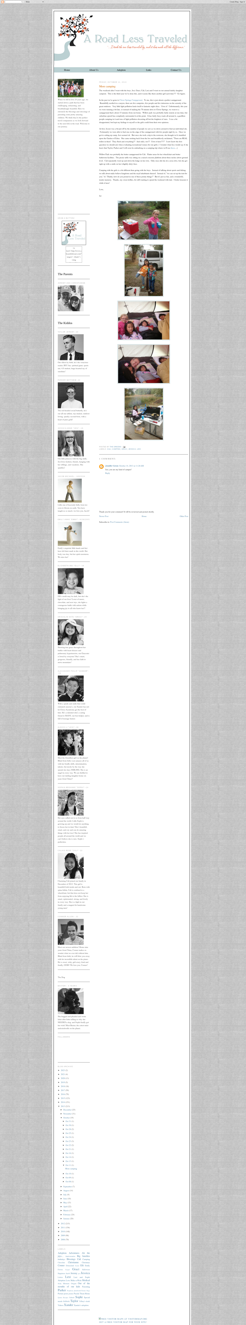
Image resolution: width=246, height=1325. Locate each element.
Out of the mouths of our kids (74, 1285)
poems (71, 1293)
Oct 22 (68, 1145)
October (66, 1117)
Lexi (139, 449)
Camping (116, 449)
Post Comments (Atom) (119, 522)
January (66, 1218)
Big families (83, 1256)
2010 (63, 1231)
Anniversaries (70, 1256)
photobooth (77, 1291)
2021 (63, 1074)
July (65, 1194)
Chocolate (61, 1262)
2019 (63, 1082)
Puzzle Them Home (82, 1293)
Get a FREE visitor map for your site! (123, 1322)
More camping (71, 1168)
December (67, 1109)
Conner (61, 1265)
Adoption (121, 69)
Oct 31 (68, 1121)
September (67, 1186)
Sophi (79, 1297)
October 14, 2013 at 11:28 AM (131, 465)
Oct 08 (68, 1181)
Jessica (132, 449)
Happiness (61, 1273)
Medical (86, 1280)
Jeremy (74, 1273)
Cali (109, 449)
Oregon (73, 1283)
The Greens (116, 447)
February (67, 1214)
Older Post (184, 516)
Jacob (68, 1273)
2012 (63, 1223)
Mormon (66, 1283)
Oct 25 (68, 1133)
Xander (68, 1305)
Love (68, 1280)
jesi (79, 1273)
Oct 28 (68, 1129)
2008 (63, 1239)
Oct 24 (68, 1137)
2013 (63, 1106)
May (65, 1202)
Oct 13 (68, 1161)
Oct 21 (68, 1149)
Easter (77, 1266)
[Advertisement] (74, 172)
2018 (63, 1086)
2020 (63, 1078)
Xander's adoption (81, 1305)
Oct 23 (68, 1141)
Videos (60, 1305)
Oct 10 (68, 1173)
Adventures (74, 1252)
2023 (63, 1070)
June (65, 1198)
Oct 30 (68, 1125)
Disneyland (70, 1265)
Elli (82, 1265)
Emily (87, 1265)
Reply (107, 473)
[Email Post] (124, 447)
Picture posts (63, 1293)
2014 (63, 1102)
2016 (63, 1094)
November (67, 1113)
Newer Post (103, 516)
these (173, 148)
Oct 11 (68, 1165)
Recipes (65, 1297)
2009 (63, 1235)
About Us (93, 69)
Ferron (60, 1269)
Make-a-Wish (76, 1280)
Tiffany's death (84, 1301)
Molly (59, 1283)
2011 (63, 1227)
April (65, 1206)
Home (67, 69)
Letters (60, 1277)
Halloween (86, 1269)
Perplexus (70, 1291)
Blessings (71, 1259)
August (66, 1190)
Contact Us (176, 69)
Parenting (86, 1286)
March (66, 1210)
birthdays (61, 1259)
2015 (63, 1098)
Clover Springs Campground (131, 100)
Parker (62, 1290)
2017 (63, 1090)
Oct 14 (68, 1157)
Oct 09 (68, 1177)
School (71, 1297)
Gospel (67, 1270)
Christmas (86, 1262)
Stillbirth (66, 1301)
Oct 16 (68, 1153)
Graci (124, 449)
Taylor (74, 1301)
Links (148, 69)
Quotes (60, 1297)
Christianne (73, 1262)
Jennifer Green (111, 465)
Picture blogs (85, 1291)
